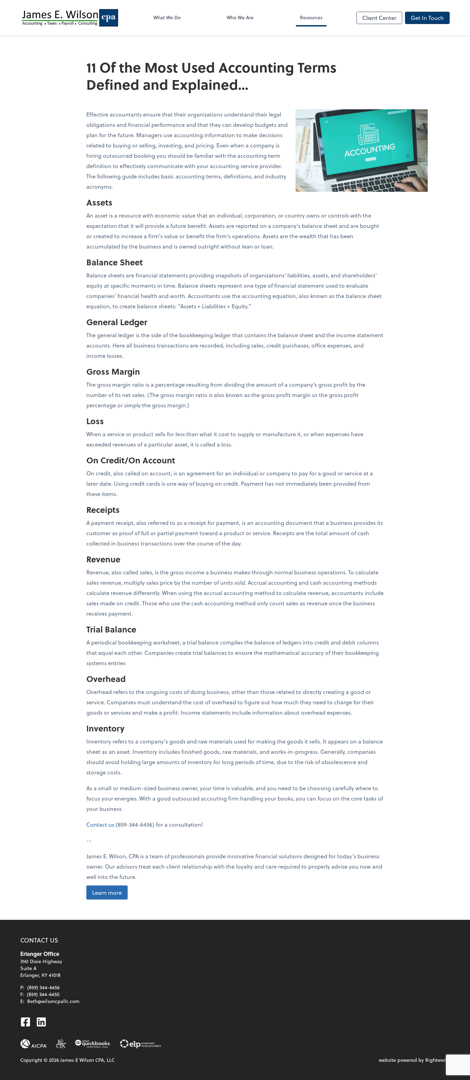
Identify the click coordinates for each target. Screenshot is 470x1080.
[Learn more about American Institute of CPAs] (33, 1044)
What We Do (167, 17)
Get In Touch (427, 18)
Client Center (379, 18)
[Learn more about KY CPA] (60, 1044)
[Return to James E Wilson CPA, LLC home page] (69, 17)
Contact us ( (102, 824)
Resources (311, 17)
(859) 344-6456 (43, 987)
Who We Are (240, 17)
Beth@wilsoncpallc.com (53, 1001)
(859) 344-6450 (43, 994)
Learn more (107, 892)
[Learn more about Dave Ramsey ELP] (140, 1044)
